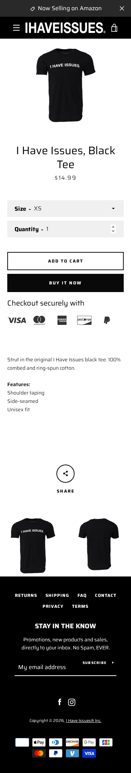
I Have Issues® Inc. (84, 720)
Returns (26, 595)
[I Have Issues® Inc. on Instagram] (71, 702)
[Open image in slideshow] (65, 82)
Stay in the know (65, 626)
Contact (105, 595)
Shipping (57, 595)
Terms (80, 606)
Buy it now (65, 282)
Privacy (53, 606)
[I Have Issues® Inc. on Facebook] (59, 702)
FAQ (82, 595)
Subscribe (95, 662)
